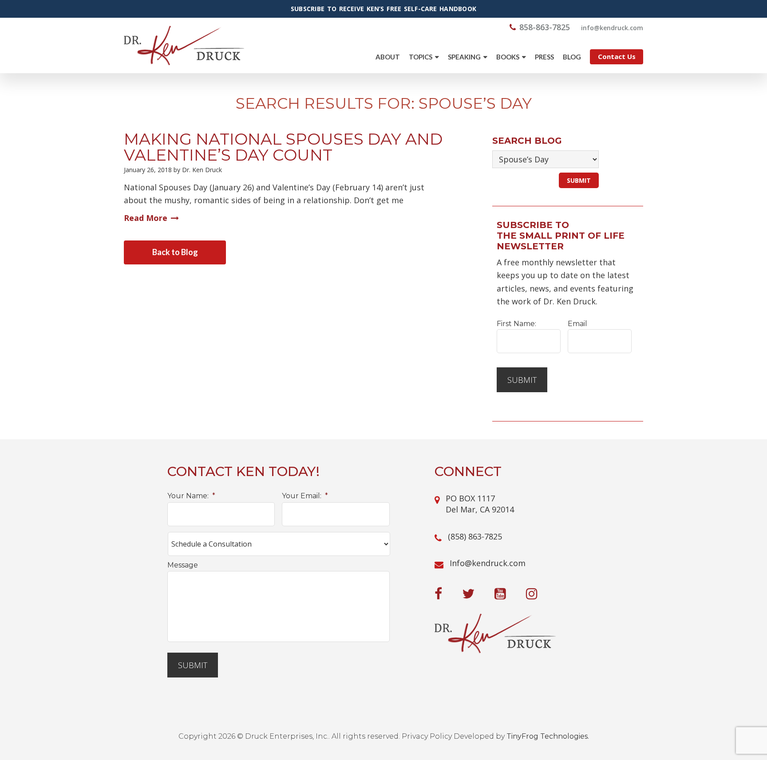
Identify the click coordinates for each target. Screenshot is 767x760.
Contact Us (617, 56)
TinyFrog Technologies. (547, 736)
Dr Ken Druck (184, 45)
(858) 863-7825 (475, 536)
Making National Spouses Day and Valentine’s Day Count (283, 147)
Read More (145, 218)
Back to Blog (175, 252)
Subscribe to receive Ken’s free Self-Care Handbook (383, 9)
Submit (522, 379)
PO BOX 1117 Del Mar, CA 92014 (480, 504)
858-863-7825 (544, 27)
